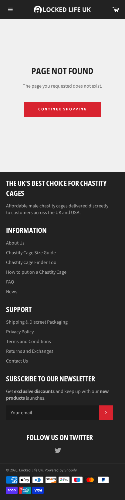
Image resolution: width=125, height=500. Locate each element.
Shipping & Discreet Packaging (37, 322)
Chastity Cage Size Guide (31, 252)
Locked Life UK (31, 470)
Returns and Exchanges (29, 351)
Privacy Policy (20, 331)
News (11, 291)
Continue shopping (62, 109)
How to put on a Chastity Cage (36, 272)
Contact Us (17, 361)
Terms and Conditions (28, 341)
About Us (15, 243)
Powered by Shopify (61, 470)
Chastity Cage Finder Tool (32, 262)
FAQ (10, 282)
